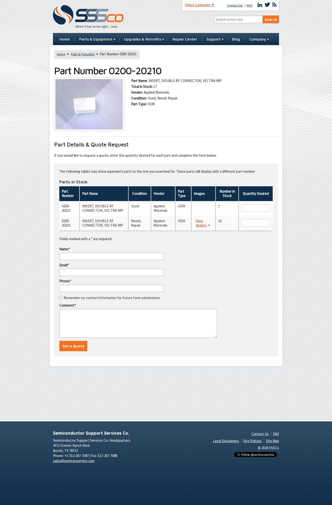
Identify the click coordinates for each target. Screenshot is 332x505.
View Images (201, 223)
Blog (236, 39)
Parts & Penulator (83, 54)
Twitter (267, 4)
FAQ (250, 5)
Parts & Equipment (96, 39)
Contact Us (235, 5)
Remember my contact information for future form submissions (112, 297)
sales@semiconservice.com (74, 460)
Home (65, 39)
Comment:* (67, 305)
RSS (274, 4)
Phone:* (65, 281)
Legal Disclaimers (226, 441)
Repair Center (185, 39)
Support (214, 39)
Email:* (64, 265)
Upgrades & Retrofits (142, 39)
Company (257, 39)
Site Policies (252, 441)
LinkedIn (260, 4)
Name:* (64, 249)
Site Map (272, 441)
